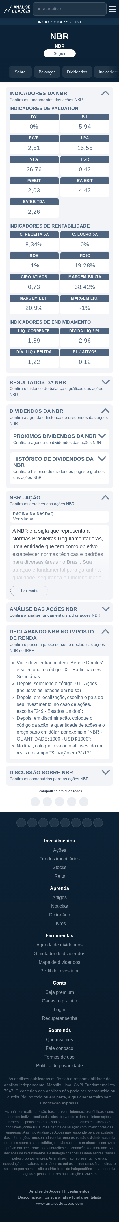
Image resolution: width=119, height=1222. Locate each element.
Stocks (61, 22)
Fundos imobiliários (59, 858)
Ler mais (29, 590)
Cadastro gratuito (59, 1000)
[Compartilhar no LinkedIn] (84, 802)
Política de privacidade (59, 1065)
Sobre (20, 72)
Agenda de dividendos (59, 944)
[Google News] (76, 822)
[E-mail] (98, 822)
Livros (59, 923)
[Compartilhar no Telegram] (47, 802)
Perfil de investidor (59, 970)
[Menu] (112, 9)
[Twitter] (43, 822)
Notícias (59, 906)
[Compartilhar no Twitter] (71, 802)
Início (43, 22)
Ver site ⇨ (23, 518)
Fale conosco (59, 1048)
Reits (59, 876)
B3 (35, 1127)
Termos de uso (59, 1056)
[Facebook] (32, 822)
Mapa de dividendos (59, 962)
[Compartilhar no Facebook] (59, 802)
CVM (43, 1127)
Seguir (60, 53)
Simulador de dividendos (59, 953)
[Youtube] (65, 822)
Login (59, 1009)
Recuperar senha (59, 1018)
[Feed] (87, 822)
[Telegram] (54, 822)
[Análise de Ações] (17, 9)
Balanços (47, 72)
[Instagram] (21, 822)
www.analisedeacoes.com (59, 1203)
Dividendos (77, 72)
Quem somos (59, 1039)
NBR (77, 22)
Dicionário (59, 914)
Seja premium (59, 992)
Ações (59, 850)
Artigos (59, 897)
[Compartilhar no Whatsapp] (35, 802)
